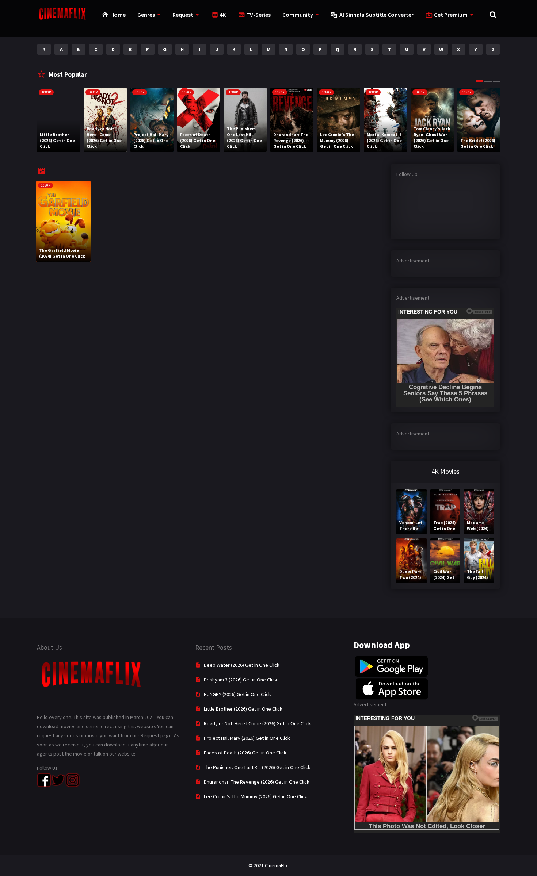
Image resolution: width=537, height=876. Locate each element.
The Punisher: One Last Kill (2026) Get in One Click (257, 767)
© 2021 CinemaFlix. (268, 865)
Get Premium (451, 14)
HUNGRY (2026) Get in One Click (237, 694)
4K (223, 14)
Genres (146, 14)
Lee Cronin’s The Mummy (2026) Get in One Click (255, 796)
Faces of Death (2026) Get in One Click (245, 752)
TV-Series (258, 14)
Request (182, 14)
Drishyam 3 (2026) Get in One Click (240, 679)
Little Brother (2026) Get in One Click (243, 709)
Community (297, 14)
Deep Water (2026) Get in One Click (241, 665)
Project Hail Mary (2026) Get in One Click (247, 738)
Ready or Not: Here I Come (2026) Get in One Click (257, 723)
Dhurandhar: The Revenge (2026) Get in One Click (256, 782)
